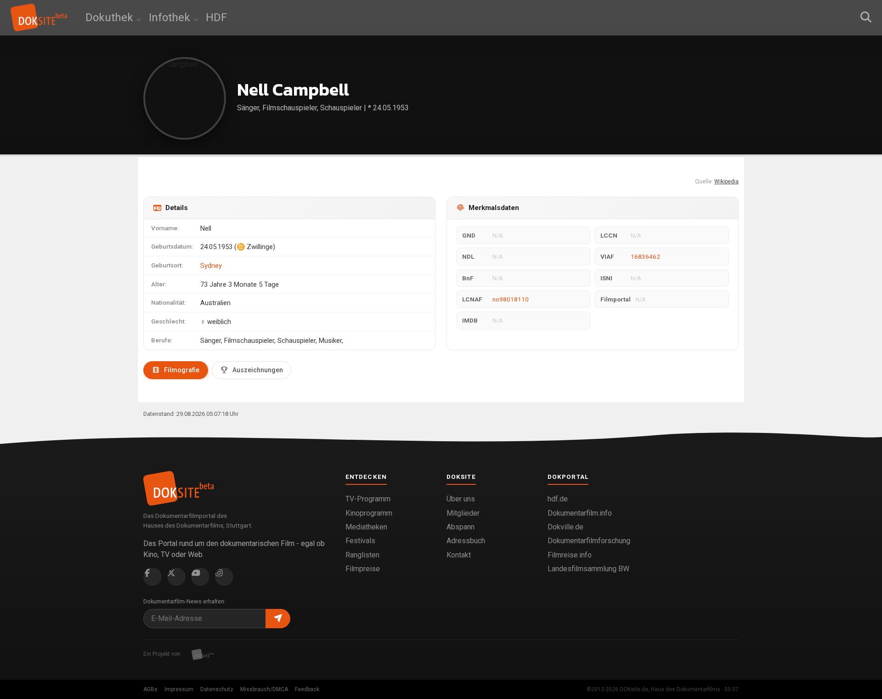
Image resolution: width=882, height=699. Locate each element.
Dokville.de (565, 527)
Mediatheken (366, 527)
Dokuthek (110, 17)
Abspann (461, 527)
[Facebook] (152, 577)
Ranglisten (362, 555)
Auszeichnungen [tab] (257, 370)
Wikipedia (726, 181)
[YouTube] (200, 577)
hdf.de (558, 498)
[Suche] (865, 17)
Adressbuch (466, 540)
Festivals (360, 540)
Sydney (211, 265)
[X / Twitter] (176, 577)
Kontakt (459, 555)
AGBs (150, 689)
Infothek (171, 17)
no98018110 (510, 299)
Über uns (461, 498)
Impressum (178, 689)
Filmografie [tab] (181, 370)
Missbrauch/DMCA (264, 689)
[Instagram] (224, 577)
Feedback (307, 689)
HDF (216, 17)
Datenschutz (216, 689)
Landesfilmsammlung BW (588, 568)
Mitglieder (463, 513)
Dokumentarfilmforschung (589, 540)
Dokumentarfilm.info (580, 513)
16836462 (645, 256)
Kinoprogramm (368, 513)
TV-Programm (367, 498)
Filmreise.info (570, 555)
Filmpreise (362, 568)
